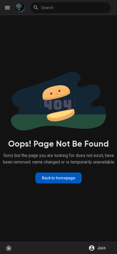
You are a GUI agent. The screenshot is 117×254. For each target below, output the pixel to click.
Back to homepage (58, 178)
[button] (99, 248)
